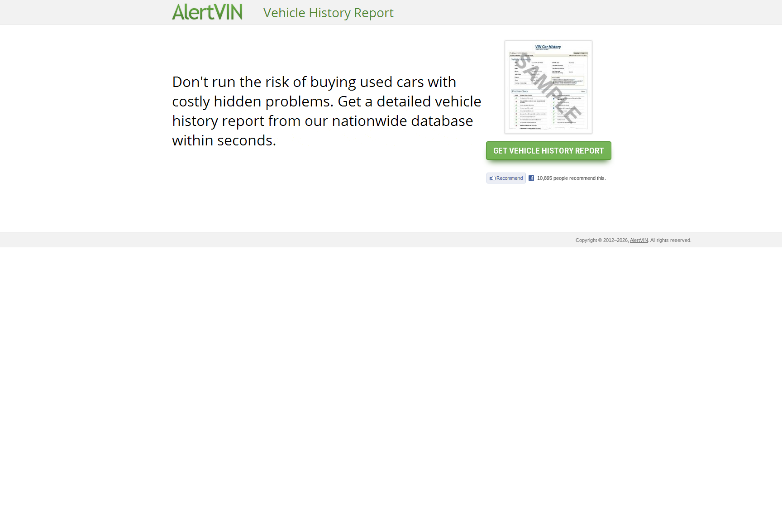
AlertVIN (639, 240)
